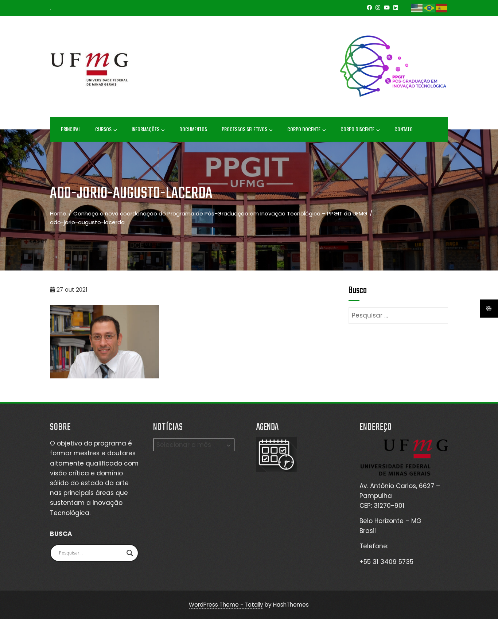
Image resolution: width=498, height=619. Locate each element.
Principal (71, 129)
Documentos (193, 129)
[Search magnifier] (130, 553)
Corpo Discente (357, 129)
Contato (403, 129)
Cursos (103, 129)
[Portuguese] (429, 7)
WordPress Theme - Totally (226, 604)
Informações (145, 129)
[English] (417, 7)
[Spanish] (442, 7)
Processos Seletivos (244, 129)
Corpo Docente (303, 129)
